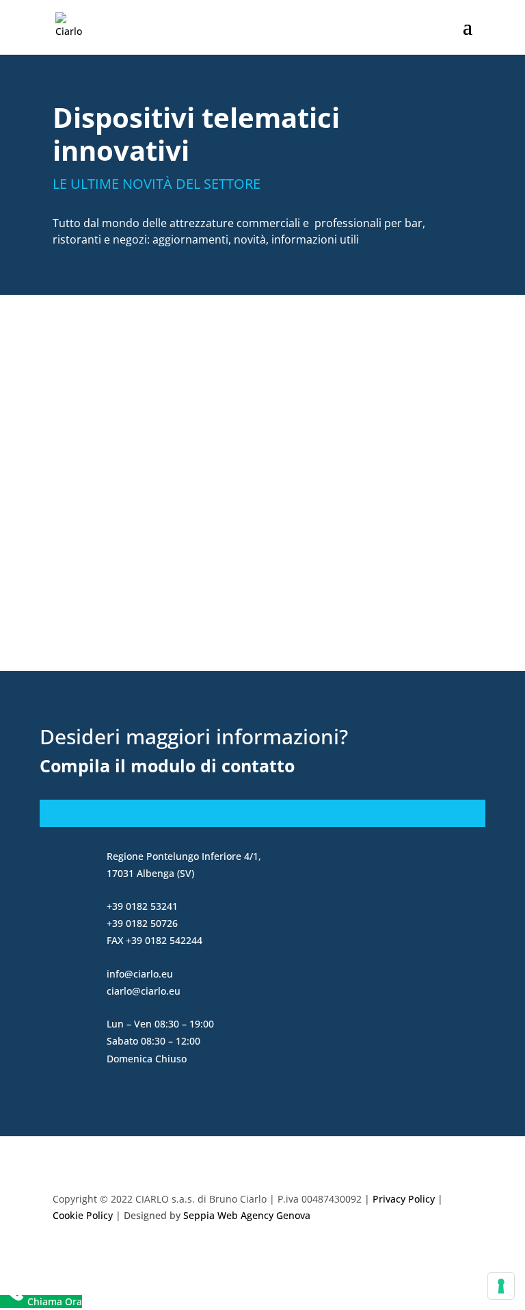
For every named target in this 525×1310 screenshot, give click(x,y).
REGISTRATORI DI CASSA (189, 395)
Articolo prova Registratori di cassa (174, 526)
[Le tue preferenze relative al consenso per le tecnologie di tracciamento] (501, 1286)
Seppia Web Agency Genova (246, 1215)
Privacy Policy (404, 1198)
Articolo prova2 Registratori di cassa (177, 374)
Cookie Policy (83, 1215)
